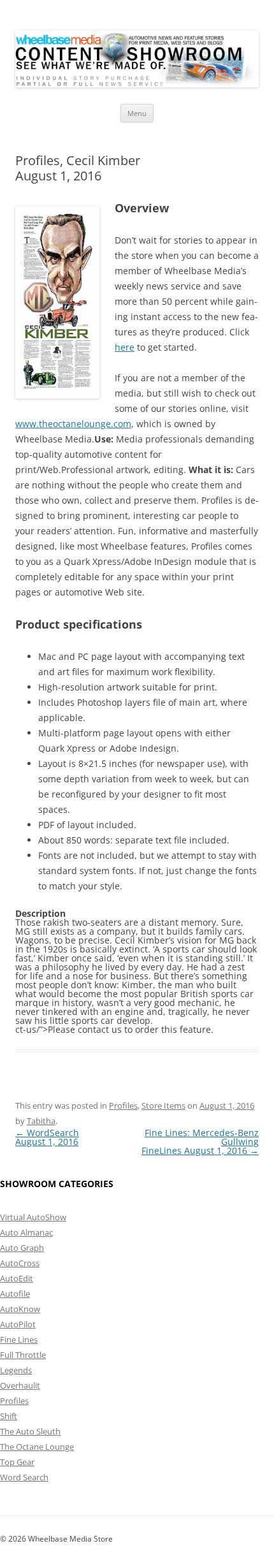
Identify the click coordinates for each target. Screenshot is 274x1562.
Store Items (163, 1105)
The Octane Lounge (37, 1446)
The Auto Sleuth (30, 1431)
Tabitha (41, 1121)
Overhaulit (20, 1385)
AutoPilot (18, 1324)
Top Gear (17, 1462)
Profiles (123, 1105)
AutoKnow (20, 1309)
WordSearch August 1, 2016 (47, 1137)
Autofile (15, 1293)
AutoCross (20, 1263)
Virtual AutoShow (33, 1217)
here (124, 347)
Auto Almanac (26, 1232)
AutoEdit (16, 1278)
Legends (16, 1370)
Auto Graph (22, 1247)
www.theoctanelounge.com (73, 424)
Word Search (24, 1477)
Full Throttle (23, 1355)
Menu (137, 113)
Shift (8, 1416)
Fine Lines (19, 1339)
